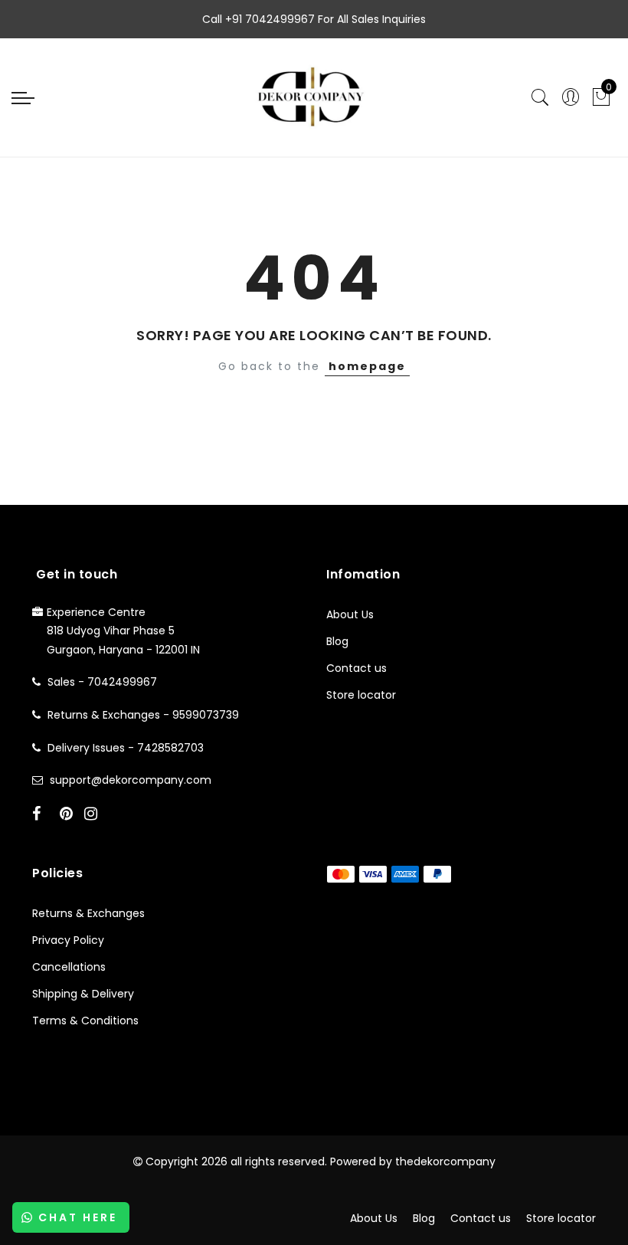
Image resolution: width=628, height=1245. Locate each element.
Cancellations (69, 967)
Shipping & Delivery (83, 993)
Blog (337, 641)
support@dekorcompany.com (130, 780)
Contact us (356, 668)
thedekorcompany (445, 1161)
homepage (367, 366)
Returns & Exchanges (88, 913)
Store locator (361, 695)
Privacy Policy (68, 940)
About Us (350, 614)
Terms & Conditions (85, 1020)
